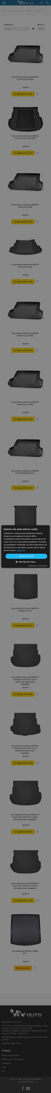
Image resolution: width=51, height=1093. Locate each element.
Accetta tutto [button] (26, 556)
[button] (25, 562)
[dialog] (25, 546)
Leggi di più (20, 550)
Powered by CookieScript (38, 566)
